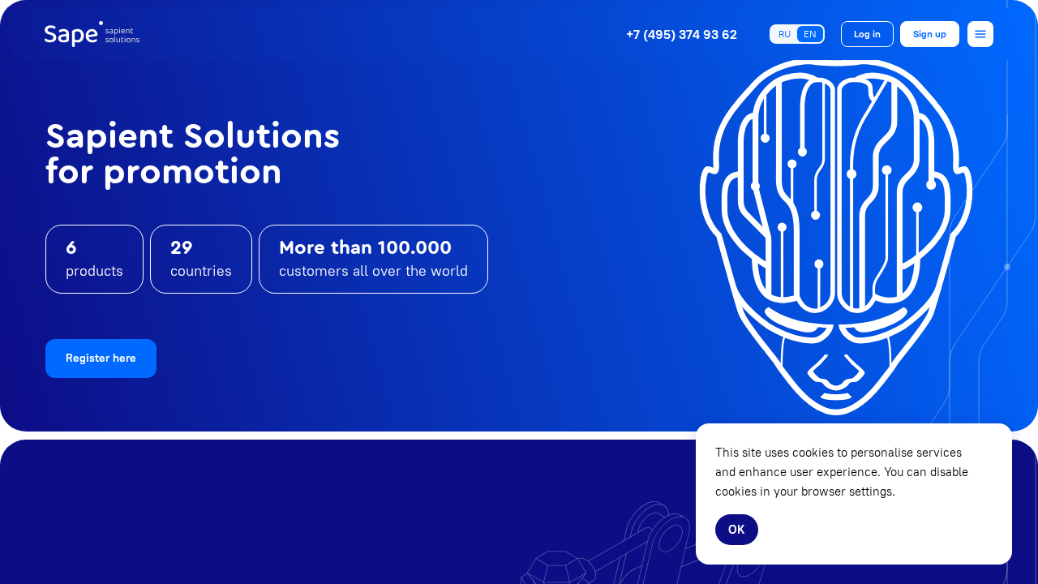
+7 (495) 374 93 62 (681, 34)
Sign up (929, 34)
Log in (867, 34)
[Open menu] (980, 34)
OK (736, 529)
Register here (101, 357)
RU (784, 34)
